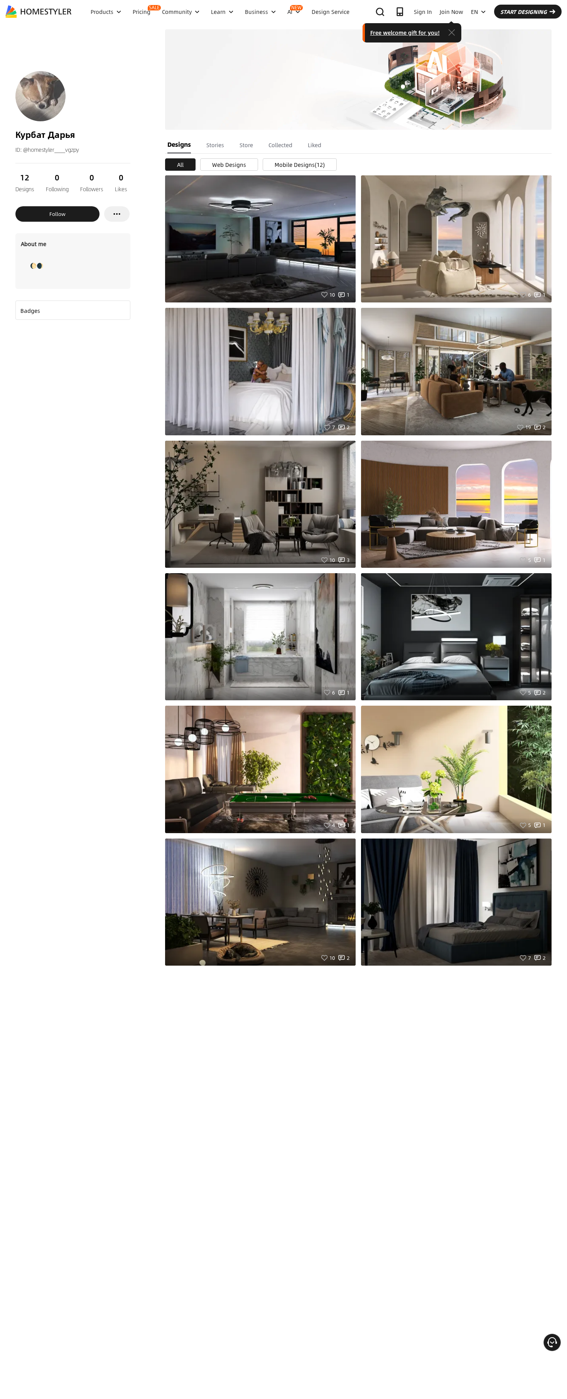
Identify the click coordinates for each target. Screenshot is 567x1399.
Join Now (451, 11)
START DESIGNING (523, 11)
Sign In (423, 11)
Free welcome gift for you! (405, 32)
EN (474, 11)
